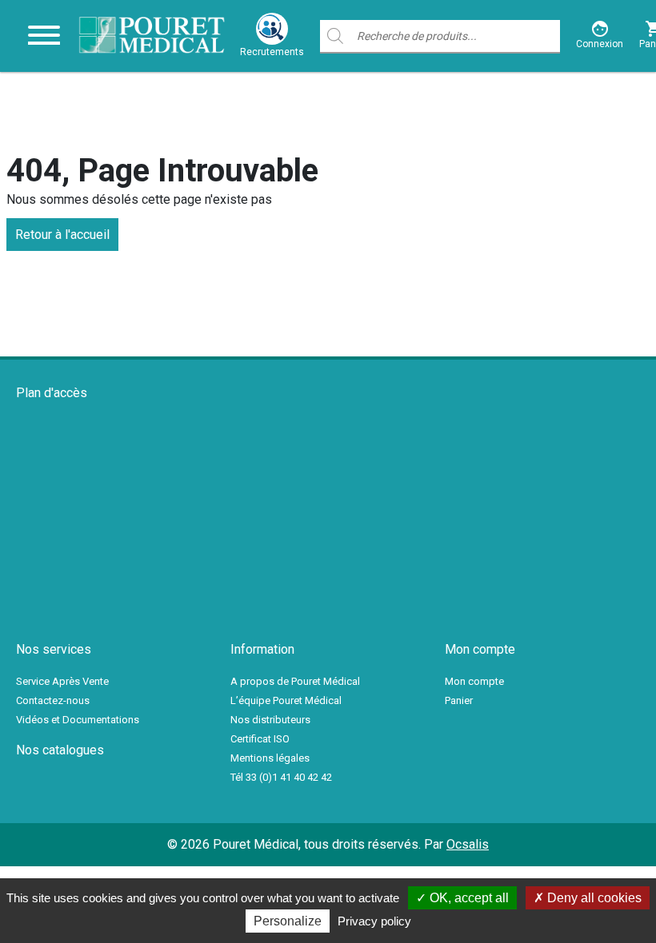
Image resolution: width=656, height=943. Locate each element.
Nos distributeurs (270, 720)
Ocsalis (467, 844)
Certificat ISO (260, 739)
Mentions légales (270, 758)
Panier (459, 700)
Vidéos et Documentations (77, 720)
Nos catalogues (60, 750)
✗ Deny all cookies (588, 898)
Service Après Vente (62, 681)
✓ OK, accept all (462, 898)
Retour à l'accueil (62, 234)
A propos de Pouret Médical (295, 681)
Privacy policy (374, 921)
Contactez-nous (53, 700)
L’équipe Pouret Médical (286, 700)
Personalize (288, 921)
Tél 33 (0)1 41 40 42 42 (281, 777)
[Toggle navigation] (44, 36)
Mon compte (474, 681)
